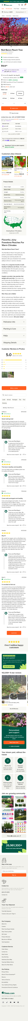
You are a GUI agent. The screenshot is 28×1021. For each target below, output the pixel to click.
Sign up (14, 875)
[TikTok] (6, 1002)
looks (3, 399)
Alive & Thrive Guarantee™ (8, 974)
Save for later (15, 113)
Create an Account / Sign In (9, 913)
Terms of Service (6, 979)
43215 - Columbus (13, 79)
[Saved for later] (26, 19)
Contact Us (4, 894)
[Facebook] (10, 1002)
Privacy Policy (5, 971)
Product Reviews (6, 936)
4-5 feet (5, 98)
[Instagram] (3, 1002)
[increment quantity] (25, 103)
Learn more (12, 140)
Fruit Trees (16, 8)
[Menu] (3, 5)
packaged (14, 399)
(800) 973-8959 (9, 147)
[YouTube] (14, 1002)
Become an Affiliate (7, 939)
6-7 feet (20, 98)
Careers (4, 926)
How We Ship (5, 957)
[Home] (8, 5)
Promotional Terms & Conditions (10, 987)
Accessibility (5, 982)
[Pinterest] (18, 1002)
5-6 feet (12, 98)
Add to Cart (15, 108)
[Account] (22, 5)
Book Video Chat (14, 742)
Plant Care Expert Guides (8, 929)
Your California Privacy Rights (9, 984)
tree (20, 399)
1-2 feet (4, 93)
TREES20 (8, 120)
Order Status (5, 949)
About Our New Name (7, 964)
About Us (4, 923)
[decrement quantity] (3, 103)
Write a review (14, 388)
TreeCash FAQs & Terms (8, 962)
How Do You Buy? (8, 666)
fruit (24, 399)
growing (4, 403)
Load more (14, 633)
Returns (4, 977)
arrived (9, 399)
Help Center (5, 954)
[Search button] (19, 5)
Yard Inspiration (5, 942)
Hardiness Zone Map (7, 959)
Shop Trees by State (7, 931)
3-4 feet (20, 93)
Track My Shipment (6, 911)
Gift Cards (4, 934)
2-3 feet (12, 93)
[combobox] (14, 407)
